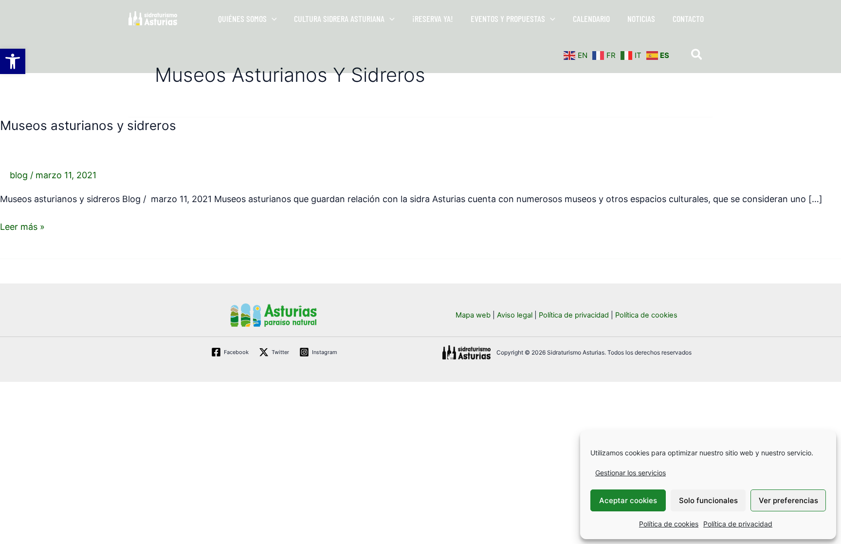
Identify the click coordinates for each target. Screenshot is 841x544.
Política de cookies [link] (668, 524)
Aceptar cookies (628, 500)
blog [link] (19, 175)
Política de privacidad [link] (737, 524)
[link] (12, 61)
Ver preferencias (788, 500)
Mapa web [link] (473, 315)
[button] (272, 18)
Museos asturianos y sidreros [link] (88, 125)
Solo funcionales (708, 500)
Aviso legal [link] (514, 315)
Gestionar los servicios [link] (630, 473)
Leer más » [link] (22, 226)
